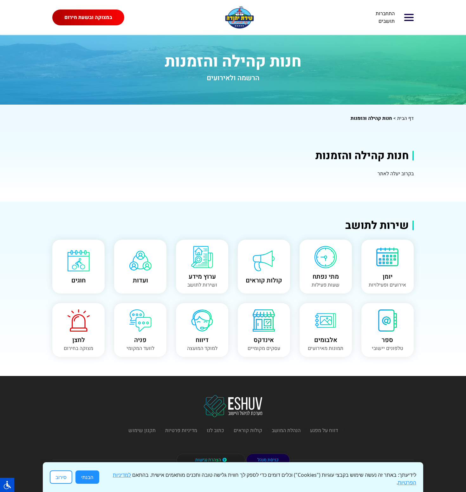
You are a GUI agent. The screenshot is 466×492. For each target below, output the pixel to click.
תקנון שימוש (142, 430)
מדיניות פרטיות (181, 430)
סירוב (61, 477)
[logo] (239, 17)
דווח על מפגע (324, 430)
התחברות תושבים (385, 17)
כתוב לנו (215, 430)
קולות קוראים (248, 430)
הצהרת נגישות (208, 459)
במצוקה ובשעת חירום (88, 17)
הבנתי (87, 477)
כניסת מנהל (268, 459)
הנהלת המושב (286, 430)
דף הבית (405, 118)
